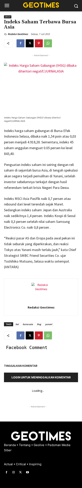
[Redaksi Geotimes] (41, 292)
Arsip (8, 17)
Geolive (39, 445)
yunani (48, 324)
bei (17, 324)
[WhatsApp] (48, 43)
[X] (30, 43)
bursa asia (28, 324)
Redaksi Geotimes (18, 34)
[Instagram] (13, 472)
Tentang (25, 445)
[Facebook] (20, 43)
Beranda (10, 445)
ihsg (39, 324)
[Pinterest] (39, 43)
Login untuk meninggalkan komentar (41, 377)
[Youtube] (27, 472)
